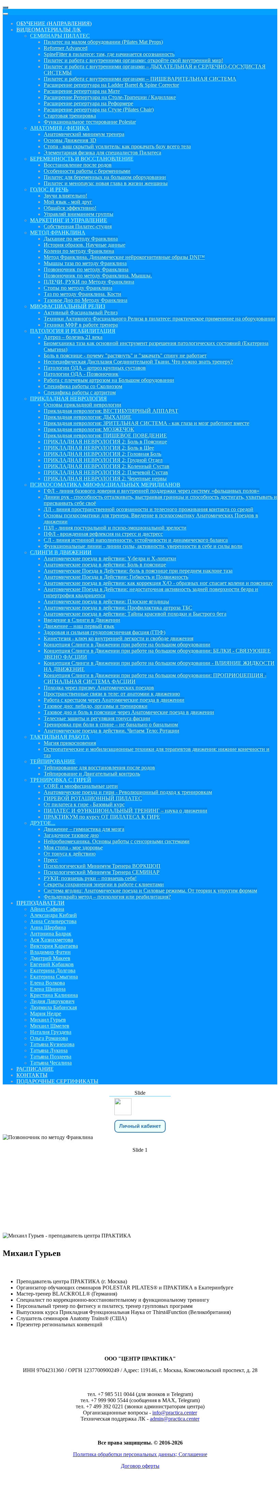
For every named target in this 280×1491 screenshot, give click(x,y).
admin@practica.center (174, 1419)
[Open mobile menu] (5, 7)
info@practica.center (174, 1412)
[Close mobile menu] (5, 14)
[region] (140, 1174)
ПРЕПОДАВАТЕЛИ (140, 1189)
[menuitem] (54, 23)
